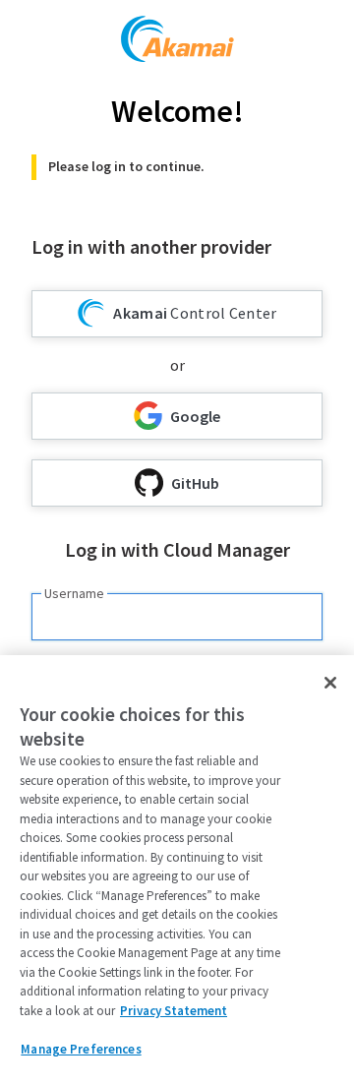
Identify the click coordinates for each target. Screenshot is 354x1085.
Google (195, 416)
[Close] (330, 682)
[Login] (177, 42)
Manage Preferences (81, 1049)
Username (74, 593)
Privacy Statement (173, 1010)
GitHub (195, 483)
